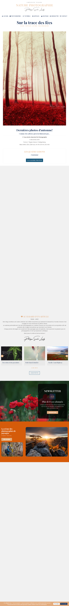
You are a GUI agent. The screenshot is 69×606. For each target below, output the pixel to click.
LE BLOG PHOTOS (34, 373)
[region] (34, 401)
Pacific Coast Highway (55, 362)
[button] (2, 356)
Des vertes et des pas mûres (10, 362)
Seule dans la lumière (31, 362)
